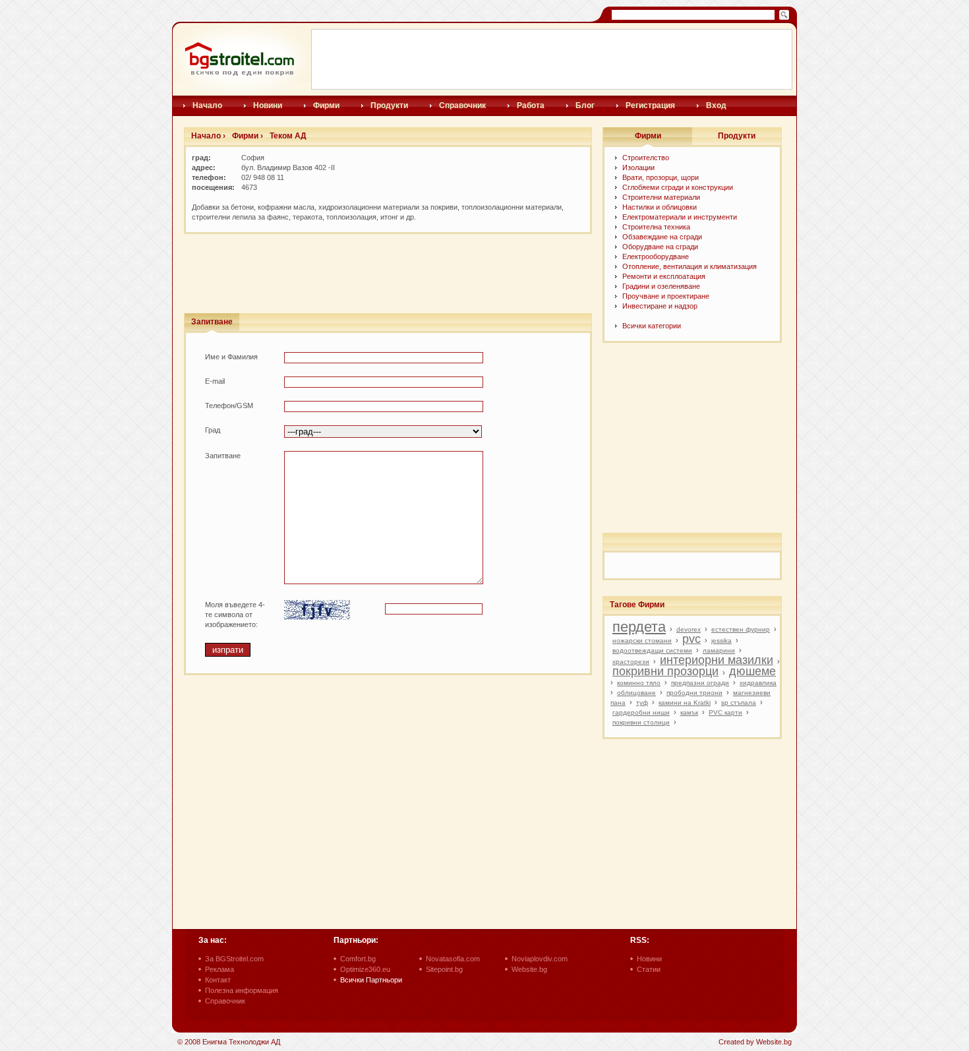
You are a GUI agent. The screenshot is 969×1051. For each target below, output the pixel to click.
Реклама (219, 969)
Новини (267, 105)
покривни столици (641, 722)
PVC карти (725, 712)
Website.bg (529, 969)
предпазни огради (700, 682)
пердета (639, 626)
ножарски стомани (642, 640)
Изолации (638, 167)
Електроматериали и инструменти (679, 217)
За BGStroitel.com (234, 959)
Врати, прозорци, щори (660, 177)
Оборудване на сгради (660, 247)
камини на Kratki (685, 702)
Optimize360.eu (365, 969)
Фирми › (247, 135)
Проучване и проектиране (665, 296)
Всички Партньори (371, 980)
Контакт (218, 980)
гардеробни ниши (641, 712)
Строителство (645, 158)
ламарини (719, 650)
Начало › (208, 135)
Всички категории (651, 326)
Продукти (389, 105)
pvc (691, 639)
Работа (530, 105)
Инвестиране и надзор (659, 306)
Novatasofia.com (453, 959)
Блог (585, 105)
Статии (649, 969)
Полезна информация (241, 990)
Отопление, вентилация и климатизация (689, 266)
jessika (721, 640)
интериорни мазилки (716, 660)
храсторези (630, 661)
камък (689, 712)
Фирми (326, 105)
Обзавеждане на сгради (662, 237)
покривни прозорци (665, 671)
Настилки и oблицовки (659, 207)
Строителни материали (661, 197)
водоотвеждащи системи (652, 650)
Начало (207, 105)
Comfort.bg (358, 959)
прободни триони (694, 692)
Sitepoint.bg (444, 969)
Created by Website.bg (755, 1042)
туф (642, 702)
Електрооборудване (655, 256)
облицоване (636, 692)
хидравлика (758, 682)
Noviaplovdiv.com (540, 959)
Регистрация (650, 105)
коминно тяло (639, 682)
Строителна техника (656, 227)
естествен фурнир (740, 629)
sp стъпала (738, 702)
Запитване (212, 321)
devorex (688, 629)
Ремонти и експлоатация (663, 276)
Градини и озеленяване (661, 286)
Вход (716, 105)
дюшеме (752, 671)
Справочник (462, 105)
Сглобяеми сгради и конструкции (677, 187)
